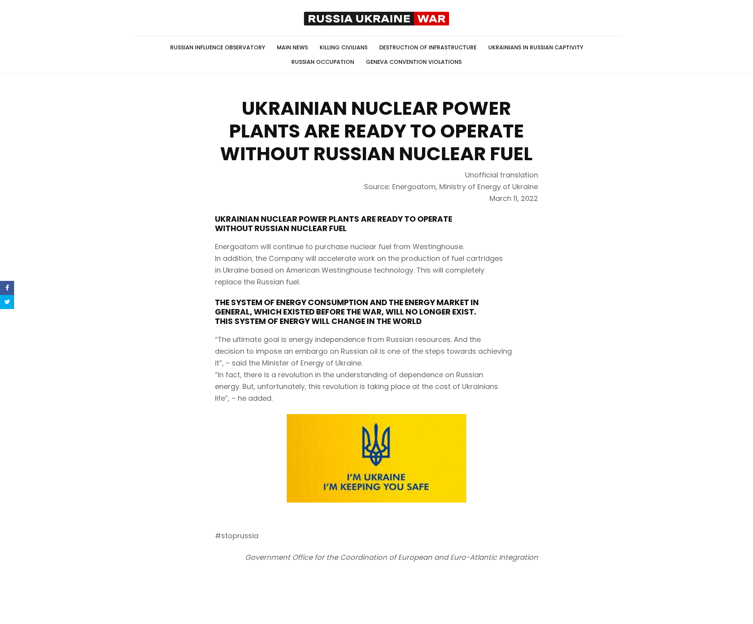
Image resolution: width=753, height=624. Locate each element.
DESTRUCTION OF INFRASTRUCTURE (428, 47)
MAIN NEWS (292, 47)
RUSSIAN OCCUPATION (322, 62)
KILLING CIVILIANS (343, 47)
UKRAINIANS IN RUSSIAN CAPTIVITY (535, 47)
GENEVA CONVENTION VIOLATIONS (414, 62)
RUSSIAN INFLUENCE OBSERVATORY (217, 47)
